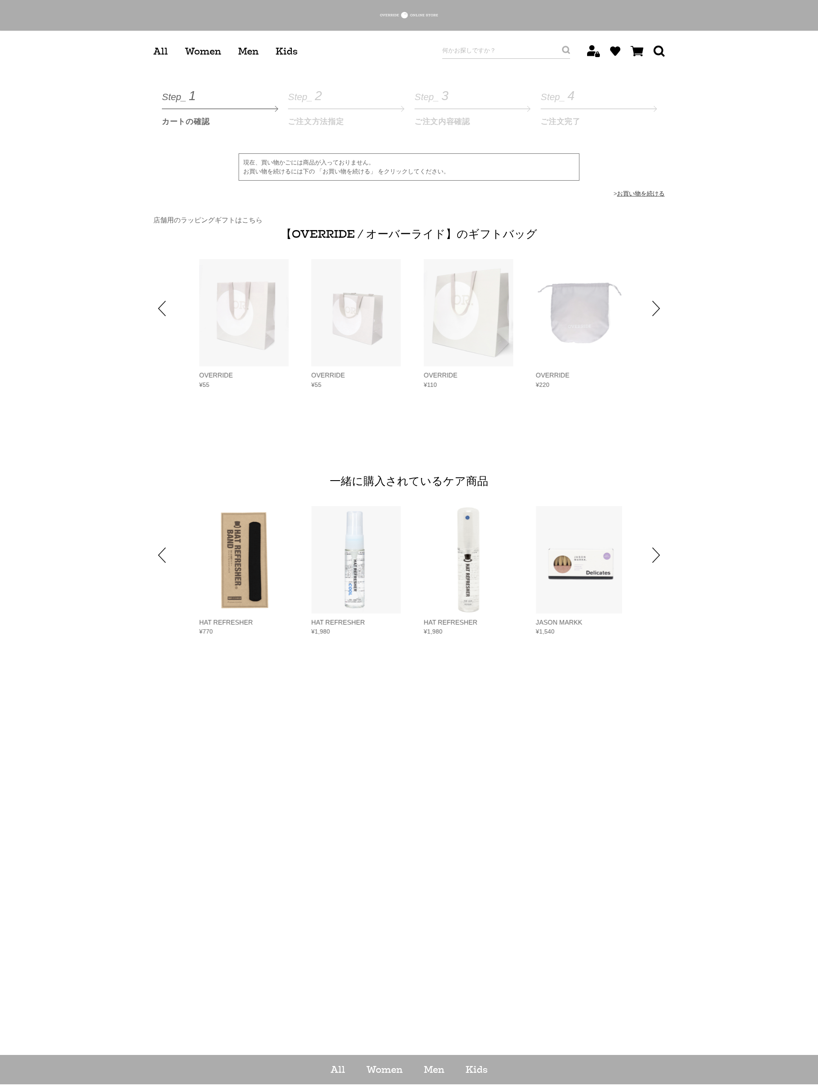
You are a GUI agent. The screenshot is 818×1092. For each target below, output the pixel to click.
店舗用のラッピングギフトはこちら (207, 220)
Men (248, 51)
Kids (286, 51)
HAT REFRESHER (223, 622)
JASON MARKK (556, 622)
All (160, 51)
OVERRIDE (213, 375)
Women (203, 51)
